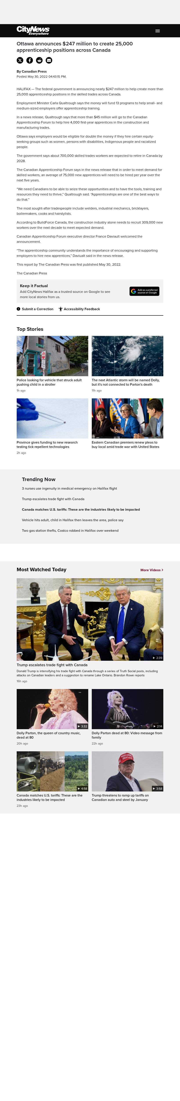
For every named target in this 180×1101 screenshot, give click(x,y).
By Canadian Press (32, 71)
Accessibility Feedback (82, 309)
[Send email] (49, 60)
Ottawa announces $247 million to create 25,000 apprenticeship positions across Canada (75, 47)
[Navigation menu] (158, 30)
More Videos (150, 570)
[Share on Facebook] (29, 60)
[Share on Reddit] (39, 60)
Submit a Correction (37, 309)
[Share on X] (20, 60)
